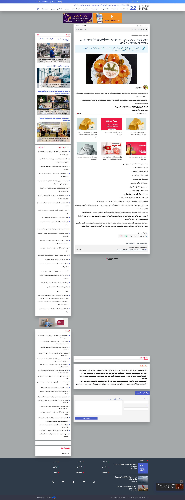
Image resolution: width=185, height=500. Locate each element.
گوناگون (60, 9)
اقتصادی (106, 9)
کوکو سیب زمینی (141, 243)
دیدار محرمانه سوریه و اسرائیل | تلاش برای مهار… (127, 487)
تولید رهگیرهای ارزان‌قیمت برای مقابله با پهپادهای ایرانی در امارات (54, 249)
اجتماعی (86, 9)
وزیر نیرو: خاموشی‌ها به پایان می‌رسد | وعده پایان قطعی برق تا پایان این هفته (53, 175)
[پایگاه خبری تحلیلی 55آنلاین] (140, 7)
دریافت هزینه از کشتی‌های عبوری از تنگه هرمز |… (126, 478)
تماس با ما (139, 2)
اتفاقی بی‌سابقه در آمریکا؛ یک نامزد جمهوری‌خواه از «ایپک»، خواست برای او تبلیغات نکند (54, 242)
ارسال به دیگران (142, 29)
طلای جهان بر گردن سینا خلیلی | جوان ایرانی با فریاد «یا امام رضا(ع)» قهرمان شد (104, 5)
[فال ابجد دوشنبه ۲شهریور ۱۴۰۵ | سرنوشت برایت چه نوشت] (179, 486)
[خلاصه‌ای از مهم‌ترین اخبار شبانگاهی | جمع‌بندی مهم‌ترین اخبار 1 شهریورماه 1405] (143, 468)
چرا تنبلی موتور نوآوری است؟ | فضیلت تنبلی (58, 66)
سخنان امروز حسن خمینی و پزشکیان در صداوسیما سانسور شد (52, 229)
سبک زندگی (45, 9)
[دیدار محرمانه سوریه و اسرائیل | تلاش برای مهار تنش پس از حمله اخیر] (143, 488)
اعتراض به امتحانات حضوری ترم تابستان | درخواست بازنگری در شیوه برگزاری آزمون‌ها (53, 197)
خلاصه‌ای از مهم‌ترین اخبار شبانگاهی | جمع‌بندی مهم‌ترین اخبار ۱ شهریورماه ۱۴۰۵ (53, 153)
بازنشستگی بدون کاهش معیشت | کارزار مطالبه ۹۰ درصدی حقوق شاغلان (52, 204)
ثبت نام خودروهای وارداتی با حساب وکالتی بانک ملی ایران (54, 282)
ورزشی (67, 9)
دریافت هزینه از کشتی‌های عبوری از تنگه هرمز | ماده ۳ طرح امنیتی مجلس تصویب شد (54, 160)
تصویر (56, 472)
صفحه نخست (124, 9)
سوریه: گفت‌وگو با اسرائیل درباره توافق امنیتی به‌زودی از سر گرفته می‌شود (54, 265)
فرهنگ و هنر (76, 9)
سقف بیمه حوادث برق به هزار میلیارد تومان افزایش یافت (54, 217)
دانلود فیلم (65, 453)
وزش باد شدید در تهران (62, 291)
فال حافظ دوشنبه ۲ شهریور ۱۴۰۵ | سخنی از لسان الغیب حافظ (53, 255)
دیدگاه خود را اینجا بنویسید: (114, 399)
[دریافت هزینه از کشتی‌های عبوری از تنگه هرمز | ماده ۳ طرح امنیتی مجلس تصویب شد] (143, 479)
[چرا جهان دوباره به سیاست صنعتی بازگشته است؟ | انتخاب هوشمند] (53, 53)
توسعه (116, 9)
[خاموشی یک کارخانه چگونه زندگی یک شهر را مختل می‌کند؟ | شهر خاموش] (53, 132)
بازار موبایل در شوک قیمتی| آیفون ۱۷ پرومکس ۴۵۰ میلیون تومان (54, 223)
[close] (181, 481)
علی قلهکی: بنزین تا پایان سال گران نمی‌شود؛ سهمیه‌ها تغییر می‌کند (53, 310)
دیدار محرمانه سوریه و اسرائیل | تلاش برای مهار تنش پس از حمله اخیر (54, 167)
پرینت (133, 29)
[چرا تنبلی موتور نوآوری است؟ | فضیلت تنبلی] (53, 78)
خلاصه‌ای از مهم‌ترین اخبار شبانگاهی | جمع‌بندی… (125, 465)
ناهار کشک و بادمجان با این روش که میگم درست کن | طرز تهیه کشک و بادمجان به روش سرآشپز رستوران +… (112, 370)
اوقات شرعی (130, 2)
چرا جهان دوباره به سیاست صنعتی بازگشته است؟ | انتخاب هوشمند (54, 276)
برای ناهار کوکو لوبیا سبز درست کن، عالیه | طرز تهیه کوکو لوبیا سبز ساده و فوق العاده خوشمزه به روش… (113, 373)
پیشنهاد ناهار (129, 243)
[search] (38, 9)
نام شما (146, 399)
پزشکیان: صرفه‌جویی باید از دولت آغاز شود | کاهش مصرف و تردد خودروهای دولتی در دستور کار (52, 182)
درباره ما (147, 2)
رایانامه (146, 406)
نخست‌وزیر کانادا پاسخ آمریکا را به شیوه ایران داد (56, 259)
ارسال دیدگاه (86, 418)
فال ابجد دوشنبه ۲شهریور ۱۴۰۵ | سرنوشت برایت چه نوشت (166, 486)
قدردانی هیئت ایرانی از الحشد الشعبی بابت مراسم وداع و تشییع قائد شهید (53, 234)
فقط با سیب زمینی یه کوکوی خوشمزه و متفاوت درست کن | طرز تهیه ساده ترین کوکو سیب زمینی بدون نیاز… (112, 381)
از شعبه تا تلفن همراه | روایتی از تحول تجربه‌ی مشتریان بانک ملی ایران (52, 211)
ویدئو (53, 9)
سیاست (96, 9)
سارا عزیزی (138, 88)
